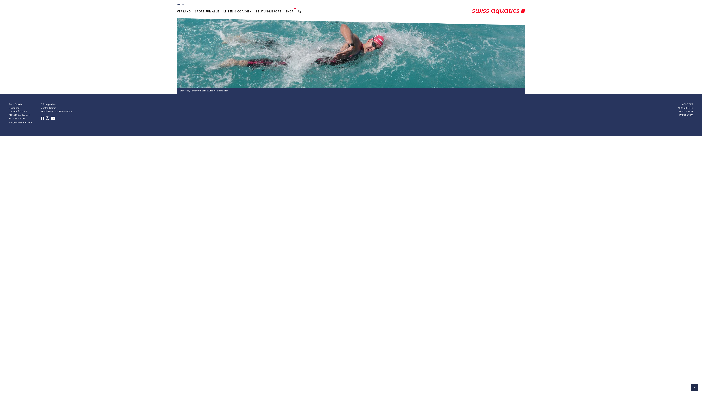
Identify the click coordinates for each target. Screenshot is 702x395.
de (178, 5)
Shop (290, 12)
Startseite (184, 91)
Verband (184, 12)
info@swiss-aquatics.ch (20, 122)
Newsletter (685, 108)
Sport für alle (207, 12)
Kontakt (687, 104)
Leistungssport (268, 12)
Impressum (686, 115)
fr (183, 5)
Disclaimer (686, 112)
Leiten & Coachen (237, 12)
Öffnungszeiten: (48, 104)
